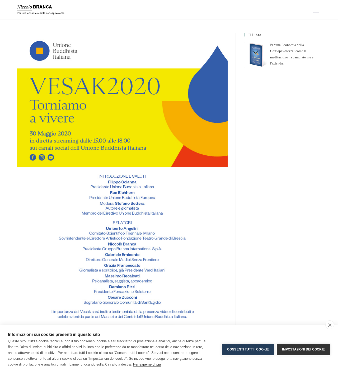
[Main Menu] (316, 10)
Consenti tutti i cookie (248, 349)
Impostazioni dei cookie (303, 349)
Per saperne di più (147, 364)
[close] (329, 324)
